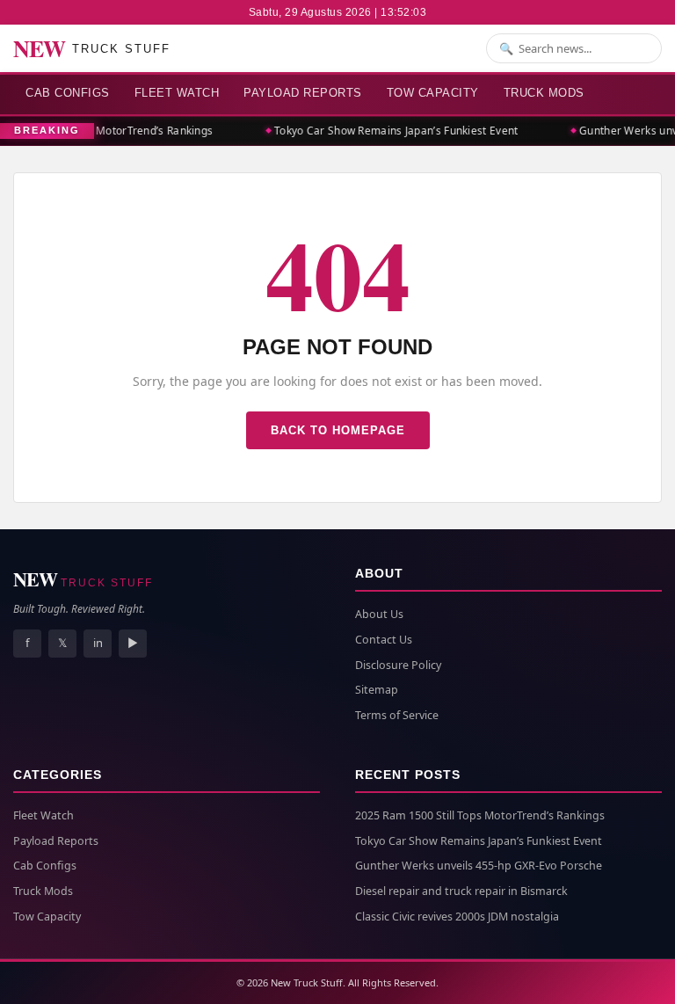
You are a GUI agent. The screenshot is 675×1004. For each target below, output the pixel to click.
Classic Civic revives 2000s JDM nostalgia (457, 916)
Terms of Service (397, 715)
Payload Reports (302, 92)
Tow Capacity (433, 92)
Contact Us (383, 639)
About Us (379, 614)
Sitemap (376, 689)
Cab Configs (67, 92)
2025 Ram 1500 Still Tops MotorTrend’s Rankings (480, 815)
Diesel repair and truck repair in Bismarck (461, 891)
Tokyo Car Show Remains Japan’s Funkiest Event (393, 130)
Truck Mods (544, 92)
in (98, 643)
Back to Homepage (338, 430)
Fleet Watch (177, 92)
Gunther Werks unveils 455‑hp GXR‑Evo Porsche (478, 865)
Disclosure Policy (398, 665)
